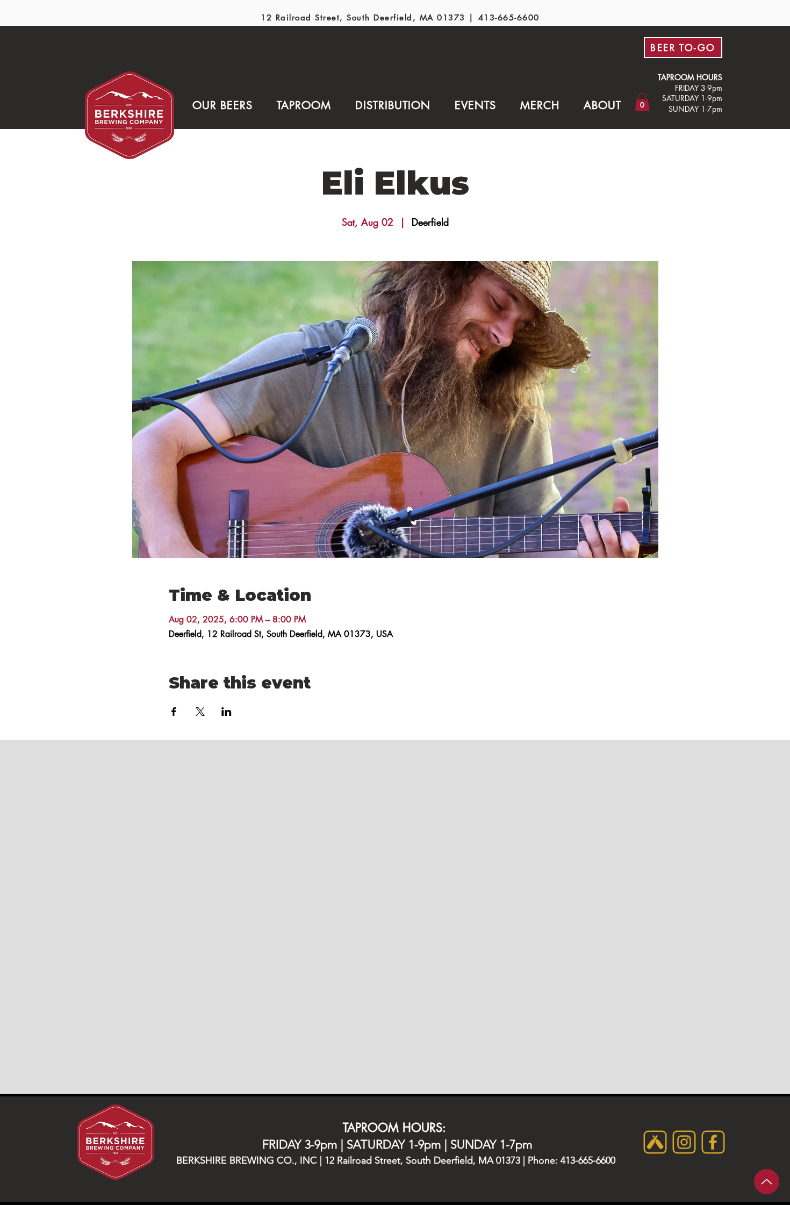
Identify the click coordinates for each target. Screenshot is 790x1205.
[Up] (766, 1181)
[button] (222, 105)
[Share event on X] (200, 711)
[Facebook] (713, 1142)
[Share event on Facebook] (174, 711)
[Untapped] (655, 1142)
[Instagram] (684, 1142)
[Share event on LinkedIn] (226, 711)
